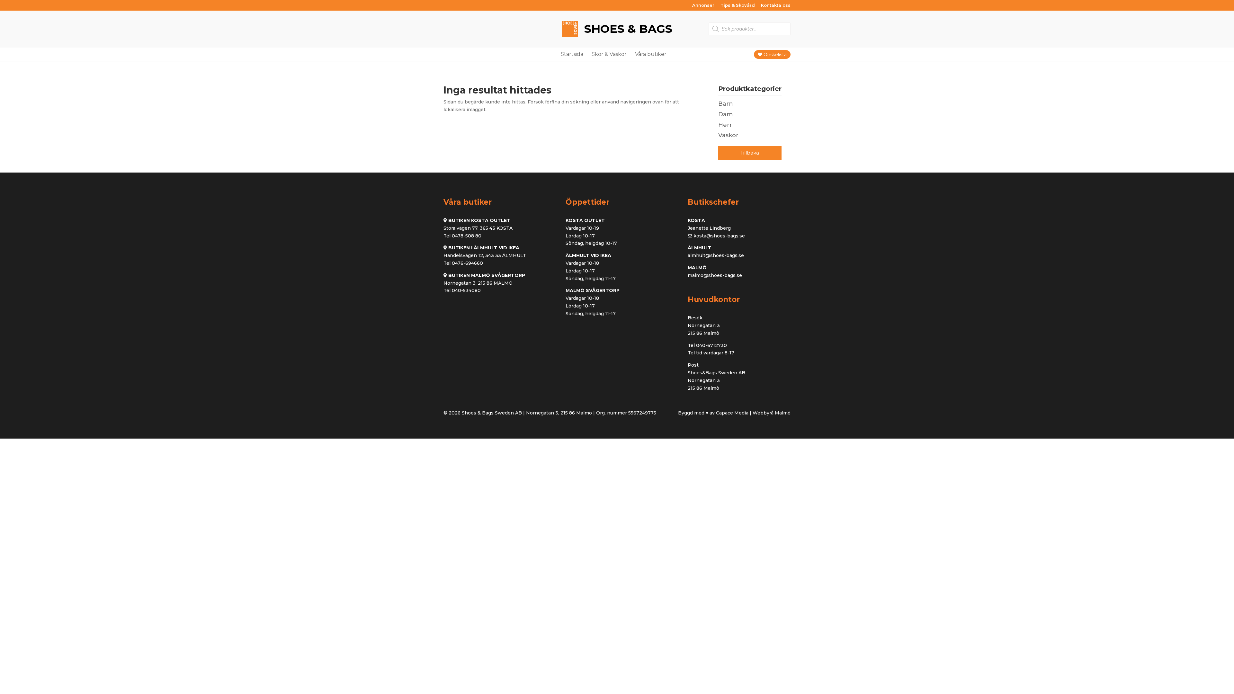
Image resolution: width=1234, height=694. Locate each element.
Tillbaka (749, 153)
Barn (725, 103)
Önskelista (774, 55)
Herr (725, 125)
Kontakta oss (776, 5)
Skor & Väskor (609, 54)
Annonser (703, 5)
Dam (725, 114)
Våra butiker (650, 54)
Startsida (572, 54)
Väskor (728, 135)
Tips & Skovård (737, 5)
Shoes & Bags (626, 29)
